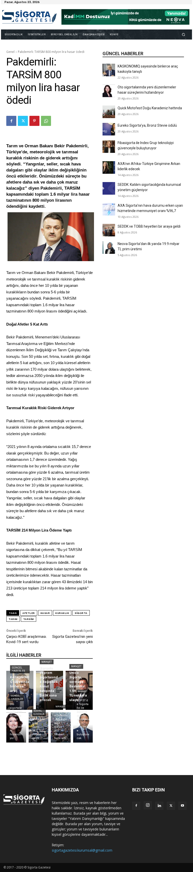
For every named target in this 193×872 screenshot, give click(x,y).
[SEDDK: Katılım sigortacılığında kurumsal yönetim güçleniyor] (109, 188)
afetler (28, 613)
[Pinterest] (34, 121)
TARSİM (28, 619)
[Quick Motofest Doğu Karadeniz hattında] (109, 112)
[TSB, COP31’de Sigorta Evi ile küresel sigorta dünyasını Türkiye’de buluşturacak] (83, 727)
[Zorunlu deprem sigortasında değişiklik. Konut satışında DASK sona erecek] (49, 690)
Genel (10, 52)
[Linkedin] (159, 806)
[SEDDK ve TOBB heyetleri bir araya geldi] (109, 230)
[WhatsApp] (46, 121)
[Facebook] (11, 121)
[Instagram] (148, 805)
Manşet (46, 661)
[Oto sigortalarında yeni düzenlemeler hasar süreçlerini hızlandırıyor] (109, 91)
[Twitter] (23, 121)
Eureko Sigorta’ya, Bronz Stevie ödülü (147, 125)
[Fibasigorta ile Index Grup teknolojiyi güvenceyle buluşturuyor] (109, 146)
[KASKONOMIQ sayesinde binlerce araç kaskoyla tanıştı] (109, 70)
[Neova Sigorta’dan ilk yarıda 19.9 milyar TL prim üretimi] (109, 247)
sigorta (81, 613)
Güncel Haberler (18, 669)
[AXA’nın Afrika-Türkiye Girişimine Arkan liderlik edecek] (109, 167)
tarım (13, 619)
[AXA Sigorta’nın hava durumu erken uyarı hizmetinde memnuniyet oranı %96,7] (109, 209)
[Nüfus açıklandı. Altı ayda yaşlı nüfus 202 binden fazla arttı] (61, 727)
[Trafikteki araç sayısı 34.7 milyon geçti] (39, 727)
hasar (45, 613)
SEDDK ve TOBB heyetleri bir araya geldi (149, 226)
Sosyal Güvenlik (38, 712)
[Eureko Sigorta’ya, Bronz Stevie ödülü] (109, 129)
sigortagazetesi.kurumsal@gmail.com (82, 850)
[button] (183, 34)
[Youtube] (182, 806)
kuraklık (62, 613)
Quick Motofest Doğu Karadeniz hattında (150, 108)
